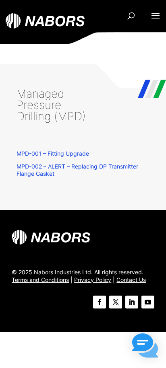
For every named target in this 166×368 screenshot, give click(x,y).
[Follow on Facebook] (99, 302)
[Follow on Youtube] (147, 302)
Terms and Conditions (40, 279)
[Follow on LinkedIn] (131, 302)
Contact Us (131, 279)
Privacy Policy (92, 279)
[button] (145, 346)
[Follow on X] (115, 302)
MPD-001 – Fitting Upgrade (53, 153)
